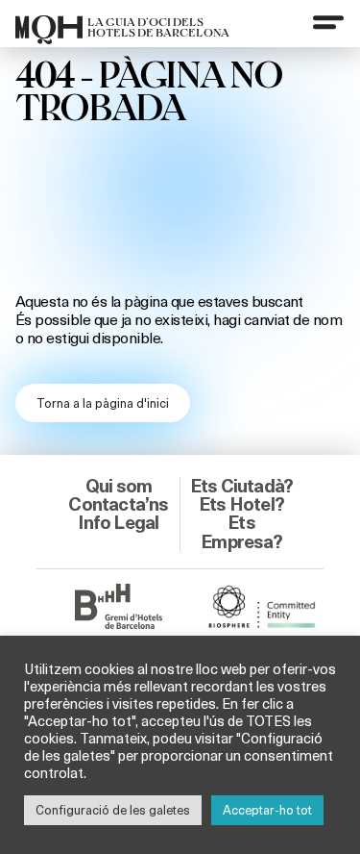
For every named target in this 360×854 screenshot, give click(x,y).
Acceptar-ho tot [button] (267, 809)
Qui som (118, 485)
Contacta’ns (118, 503)
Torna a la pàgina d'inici (102, 403)
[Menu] (328, 22)
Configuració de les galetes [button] (113, 809)
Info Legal (118, 522)
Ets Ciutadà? (241, 485)
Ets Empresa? (241, 531)
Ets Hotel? (241, 503)
